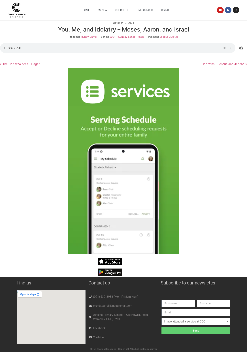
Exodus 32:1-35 (169, 36)
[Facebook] (228, 10)
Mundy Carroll (89, 36)
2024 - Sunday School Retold (127, 36)
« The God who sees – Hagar (20, 64)
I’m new (102, 10)
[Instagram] (236, 10)
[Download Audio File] (241, 48)
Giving (165, 10)
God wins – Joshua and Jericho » (224, 64)
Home (86, 10)
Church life (122, 10)
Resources (146, 10)
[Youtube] (220, 10)
